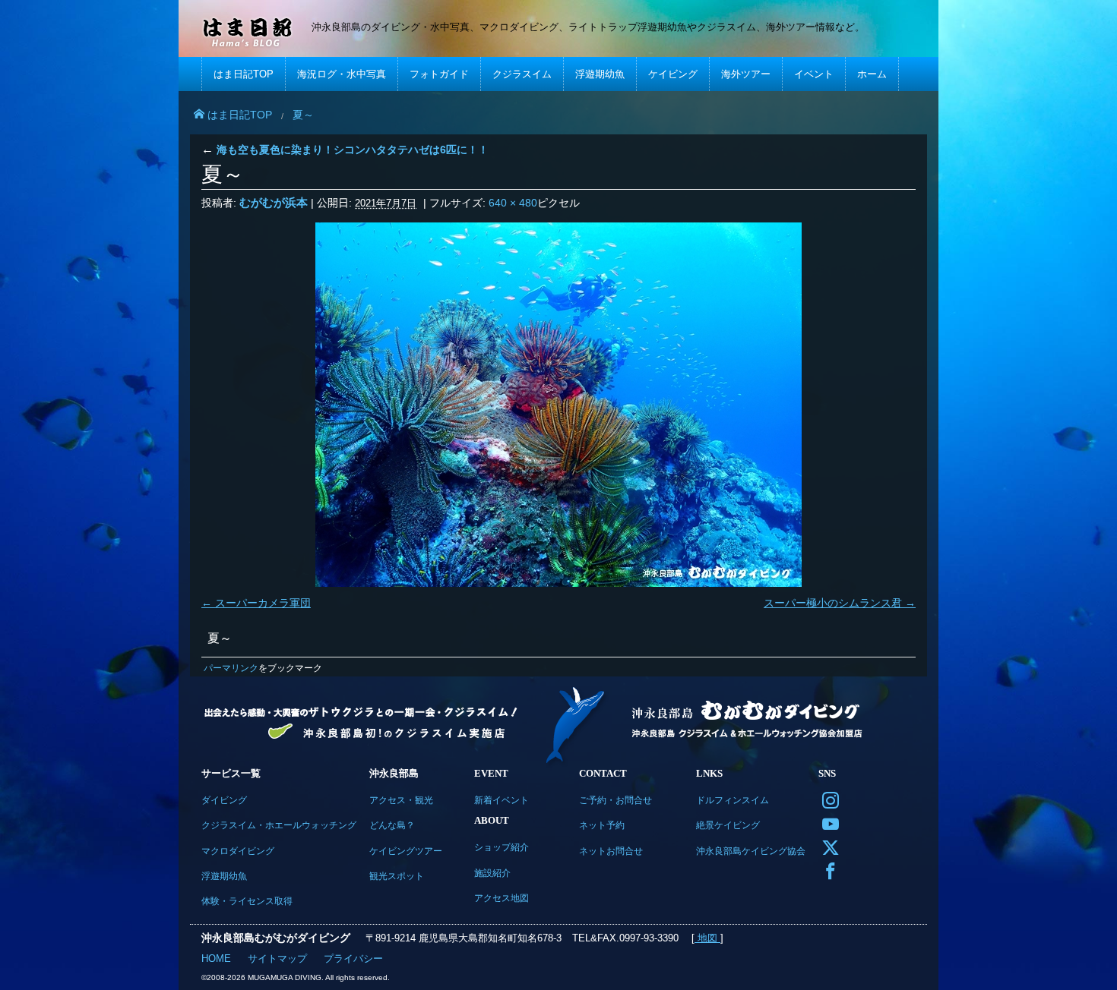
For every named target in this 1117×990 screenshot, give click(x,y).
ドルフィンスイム (732, 800)
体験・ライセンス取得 (247, 901)
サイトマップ (277, 958)
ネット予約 (602, 825)
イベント (814, 74)
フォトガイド (439, 74)
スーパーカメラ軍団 (263, 603)
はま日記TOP (244, 74)
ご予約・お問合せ (615, 800)
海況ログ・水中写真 (341, 74)
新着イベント (501, 800)
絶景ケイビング (728, 825)
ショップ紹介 (501, 847)
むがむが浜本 (273, 202)
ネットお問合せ (611, 851)
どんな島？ (392, 825)
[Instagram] (827, 799)
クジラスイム (522, 74)
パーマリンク (231, 668)
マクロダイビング (237, 851)
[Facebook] (827, 869)
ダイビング (224, 800)
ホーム (872, 74)
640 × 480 (513, 203)
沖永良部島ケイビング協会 (750, 851)
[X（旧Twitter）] (827, 846)
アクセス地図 (501, 898)
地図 (707, 938)
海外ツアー (746, 74)
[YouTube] (827, 822)
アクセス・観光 (401, 800)
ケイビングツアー (405, 851)
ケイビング (673, 74)
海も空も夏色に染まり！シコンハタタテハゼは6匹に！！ (345, 149)
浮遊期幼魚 (600, 74)
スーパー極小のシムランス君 (833, 603)
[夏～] (558, 404)
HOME (216, 958)
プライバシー (353, 958)
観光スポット (396, 876)
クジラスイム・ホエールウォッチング (278, 825)
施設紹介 (492, 873)
